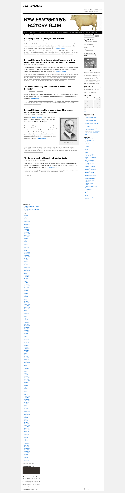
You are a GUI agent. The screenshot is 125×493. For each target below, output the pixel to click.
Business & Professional (72, 74)
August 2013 (26, 387)
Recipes (86, 195)
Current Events (88, 145)
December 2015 (27, 344)
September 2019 (27, 275)
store (72, 150)
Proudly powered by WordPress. (92, 489)
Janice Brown (43, 41)
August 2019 (26, 276)
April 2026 (26, 218)
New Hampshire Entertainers (91, 168)
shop (70, 150)
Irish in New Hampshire (90, 154)
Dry (45, 76)
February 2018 (27, 304)
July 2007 (26, 436)
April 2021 (26, 246)
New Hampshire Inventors (90, 171)
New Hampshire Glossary (90, 169)
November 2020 (27, 253)
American (69, 50)
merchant (68, 149)
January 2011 (26, 413)
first (50, 170)
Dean (43, 76)
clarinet (73, 147)
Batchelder (59, 74)
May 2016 (26, 336)
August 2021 (26, 240)
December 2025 (27, 224)
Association (49, 147)
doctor (63, 101)
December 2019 (27, 270)
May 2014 (26, 373)
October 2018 (26, 292)
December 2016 (27, 325)
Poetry (86, 190)
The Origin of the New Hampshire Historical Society (46, 158)
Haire (36, 52)
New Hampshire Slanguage (90, 175)
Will (28, 152)
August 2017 (26, 313)
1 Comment (61, 80)
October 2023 (26, 229)
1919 (65, 50)
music (75, 149)
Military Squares (88, 158)
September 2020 (27, 256)
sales (73, 79)
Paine (56, 150)
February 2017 (27, 322)
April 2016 (26, 338)
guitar (39, 149)
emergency (67, 101)
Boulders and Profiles (89, 138)
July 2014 (26, 370)
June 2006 (26, 455)
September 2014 (27, 367)
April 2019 (26, 282)
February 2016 (27, 341)
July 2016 (26, 333)
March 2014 (26, 376)
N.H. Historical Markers (90, 161)
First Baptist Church (71, 76)
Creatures (87, 143)
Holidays (87, 151)
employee (60, 76)
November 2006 (27, 448)
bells (57, 147)
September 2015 (27, 348)
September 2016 (27, 330)
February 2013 (27, 396)
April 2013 (26, 393)
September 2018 (27, 293)
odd (34, 79)
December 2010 (27, 414)
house (36, 102)
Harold (45, 52)
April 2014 (26, 374)
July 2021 (26, 241)
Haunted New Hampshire (90, 148)
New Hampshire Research (92, 32)
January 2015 (26, 361)
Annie (55, 74)
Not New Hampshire (89, 184)
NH (74, 52)
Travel (86, 200)
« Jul (85, 111)
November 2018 (27, 290)
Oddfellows (37, 79)
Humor (86, 152)
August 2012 (26, 397)
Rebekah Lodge (63, 79)
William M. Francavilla (89, 118)
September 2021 (27, 238)
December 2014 (27, 362)
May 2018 (26, 299)
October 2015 (26, 347)
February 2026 (27, 221)
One (77, 52)
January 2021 (26, 250)
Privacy (35, 489)
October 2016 (26, 328)
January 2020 (26, 269)
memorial (57, 52)
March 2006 (26, 460)
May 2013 (26, 391)
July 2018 (26, 296)
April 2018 (26, 301)
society (52, 171)
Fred (25, 77)
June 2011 (26, 405)
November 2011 (27, 399)
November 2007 (27, 429)
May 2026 (26, 217)
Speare (32, 80)
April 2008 (26, 422)
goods (32, 77)
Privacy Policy (41, 32)
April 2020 (26, 264)
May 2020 (26, 262)
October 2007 (26, 431)
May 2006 (26, 457)
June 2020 (26, 261)
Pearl (68, 102)
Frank (33, 52)
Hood (42, 149)
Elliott (29, 149)
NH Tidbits (87, 181)
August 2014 (26, 368)
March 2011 (26, 410)
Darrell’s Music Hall (37, 117)
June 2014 (26, 371)
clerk (35, 76)
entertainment (34, 149)
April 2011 (26, 408)
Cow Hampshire (32, 6)
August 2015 (26, 350)
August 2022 (26, 230)
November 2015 (27, 345)
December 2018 (27, 289)
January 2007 (26, 445)
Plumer (48, 171)
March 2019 (26, 284)
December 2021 (27, 235)
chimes (69, 147)
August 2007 (26, 434)
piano (66, 150)
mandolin (59, 149)
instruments (47, 149)
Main (53, 52)
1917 (60, 50)
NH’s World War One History (77, 32)
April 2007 (26, 440)
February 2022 (27, 233)
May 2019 (26, 281)
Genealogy (31, 74)
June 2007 (26, 437)
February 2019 (27, 285)
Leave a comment (37, 104)
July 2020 (26, 259)
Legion (50, 52)
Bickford (60, 147)
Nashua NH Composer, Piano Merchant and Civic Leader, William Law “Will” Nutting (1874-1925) (48, 111)
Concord (44, 170)
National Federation (71, 77)
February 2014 (27, 377)
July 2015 (26, 351)
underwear (40, 80)
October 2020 (26, 255)
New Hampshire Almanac (62, 32)
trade (25, 152)
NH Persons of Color (89, 180)
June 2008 (26, 419)
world (57, 54)
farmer (47, 170)
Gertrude (29, 77)
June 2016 (26, 334)
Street (34, 54)
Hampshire (41, 52)
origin (64, 102)
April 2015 (26, 356)
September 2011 (27, 400)
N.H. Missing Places (89, 163)
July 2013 (26, 388)
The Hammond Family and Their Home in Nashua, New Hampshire (47, 87)
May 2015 (26, 354)
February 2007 (27, 443)
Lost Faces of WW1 (89, 155)
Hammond (75, 101)
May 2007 (26, 439)
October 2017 (26, 310)
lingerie (44, 77)
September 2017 (27, 311)
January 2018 (26, 305)
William (54, 54)
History (30, 50)
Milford (72, 149)
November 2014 (27, 364)
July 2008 (26, 417)
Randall (26, 54)
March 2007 (26, 442)
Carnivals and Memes (89, 140)
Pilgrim (51, 79)
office (61, 102)
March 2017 (26, 321)
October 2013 (26, 383)
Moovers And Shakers (89, 160)
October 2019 (26, 273)
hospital (33, 102)
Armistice (26, 52)
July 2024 (26, 226)
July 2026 (26, 215)
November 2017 (27, 308)
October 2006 (26, 449)
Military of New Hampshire (38, 50)
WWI (66, 54)
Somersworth (27, 80)
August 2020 (26, 258)
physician (72, 102)
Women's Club (50, 80)
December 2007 (27, 428)
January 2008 (26, 426)
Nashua (65, 77)
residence (26, 104)
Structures (50, 101)
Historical (58, 170)
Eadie (30, 52)
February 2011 (27, 411)
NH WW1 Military (49, 50)
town (41, 54)
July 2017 (26, 315)
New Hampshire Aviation (90, 166)
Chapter (29, 76)
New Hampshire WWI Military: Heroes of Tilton (44, 38)
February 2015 (27, 359)
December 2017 (27, 307)
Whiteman (49, 54)
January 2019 (26, 287)
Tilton (38, 54)
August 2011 (26, 402)
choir (32, 76)
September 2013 (27, 385)
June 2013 (26, 390)
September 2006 (27, 451)
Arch (73, 50)
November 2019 (27, 272)
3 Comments (70, 54)
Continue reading (60, 48)
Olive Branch (44, 79)
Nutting (44, 150)
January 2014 (26, 379)
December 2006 (27, 446)
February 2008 (27, 425)
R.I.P (86, 192)
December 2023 (27, 227)
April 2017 (26, 319)
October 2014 (26, 365)
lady (41, 77)
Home (25, 32)
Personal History (88, 189)
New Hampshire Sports (90, 177)
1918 (62, 50)
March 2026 (26, 220)
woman (45, 80)
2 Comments (40, 152)
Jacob (65, 170)
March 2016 (26, 339)
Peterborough (62, 150)
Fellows (65, 76)
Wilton (34, 152)
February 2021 (27, 249)
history (25, 102)
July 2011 (26, 403)
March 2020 (26, 266)
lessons (52, 149)
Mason (63, 149)
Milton (61, 52)
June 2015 (26, 353)
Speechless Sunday (89, 197)
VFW (43, 54)
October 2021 (26, 236)
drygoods (49, 76)
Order (48, 79)
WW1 (63, 54)
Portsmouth (56, 79)
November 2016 (27, 327)
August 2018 (26, 295)
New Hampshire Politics (90, 174)
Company (39, 76)
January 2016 (26, 342)
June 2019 (26, 279)
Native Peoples (88, 164)
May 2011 (26, 406)
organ (53, 150)
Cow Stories (87, 141)
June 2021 (26, 243)
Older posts (27, 175)
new (64, 52)
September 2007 (27, 433)
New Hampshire (69, 52)
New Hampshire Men (43, 101)
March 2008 (26, 423)
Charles (59, 101)
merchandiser (59, 77)
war (46, 54)
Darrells (26, 149)
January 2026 (26, 223)
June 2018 (26, 298)
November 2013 (27, 382)
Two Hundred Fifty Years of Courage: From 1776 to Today (92, 132)
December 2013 (27, 380)
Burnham (65, 147)
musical (26, 150)
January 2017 (26, 324)
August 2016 (26, 331)
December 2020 (27, 252)
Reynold (70, 79)
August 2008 (26, 416)
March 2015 (26, 357)
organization (44, 171)
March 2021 (26, 247)
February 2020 (27, 267)
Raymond (30, 54)
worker (56, 80)
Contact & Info (32, 32)
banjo (54, 147)
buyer (25, 76)
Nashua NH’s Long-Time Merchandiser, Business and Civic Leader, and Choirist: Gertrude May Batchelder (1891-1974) (49, 61)
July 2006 (26, 454)
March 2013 (26, 394)
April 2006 (26, 459)
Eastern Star (54, 76)
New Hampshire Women (43, 74)
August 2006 (26, 452)
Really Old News (88, 194)
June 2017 (26, 316)
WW (60, 54)
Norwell (30, 79)
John (68, 170)
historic (53, 170)
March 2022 (26, 232)
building (64, 74)
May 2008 (26, 420)
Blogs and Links (51, 32)
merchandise (53, 77)
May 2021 (26, 244)
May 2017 (26, 318)
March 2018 (26, 302)
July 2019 (26, 278)
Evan (72, 101)
